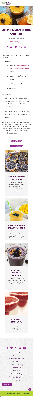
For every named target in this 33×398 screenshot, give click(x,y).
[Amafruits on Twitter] (11, 348)
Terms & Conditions (16, 377)
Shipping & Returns (16, 358)
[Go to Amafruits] (6, 3)
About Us (16, 371)
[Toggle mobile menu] (30, 3)
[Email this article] (20, 47)
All (21, 42)
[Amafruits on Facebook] (7, 348)
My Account (16, 355)
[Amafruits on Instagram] (16, 348)
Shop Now (16, 352)
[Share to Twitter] (16, 47)
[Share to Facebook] (7, 47)
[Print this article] (25, 47)
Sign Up (6, 384)
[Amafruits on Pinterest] (20, 348)
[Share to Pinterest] (11, 47)
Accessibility (16, 380)
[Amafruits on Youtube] (24, 348)
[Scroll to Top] (29, 389)
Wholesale (16, 361)
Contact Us (16, 368)
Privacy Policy (16, 374)
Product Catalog (16, 365)
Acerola (14, 42)
